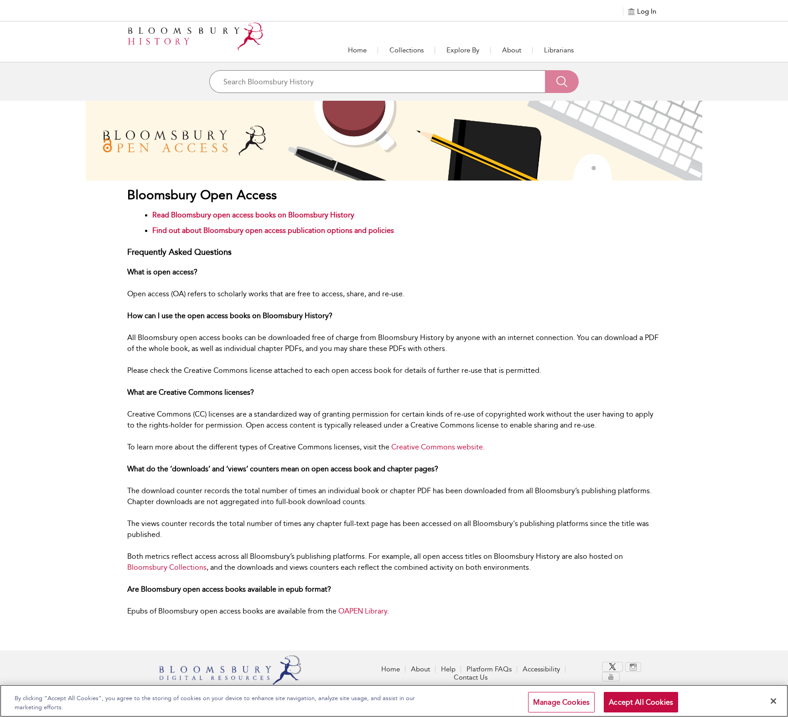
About (511, 50)
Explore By (462, 50)
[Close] (773, 701)
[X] (612, 667)
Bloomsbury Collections (167, 567)
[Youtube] (611, 676)
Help (448, 669)
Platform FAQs (489, 669)
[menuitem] (613, 667)
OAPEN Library (362, 611)
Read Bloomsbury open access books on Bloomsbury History (253, 215)
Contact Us (470, 677)
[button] (463, 50)
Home (357, 50)
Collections (406, 50)
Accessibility (541, 669)
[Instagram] (633, 667)
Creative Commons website (437, 447)
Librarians (559, 50)
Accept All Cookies (641, 702)
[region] (394, 701)
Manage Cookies (561, 702)
